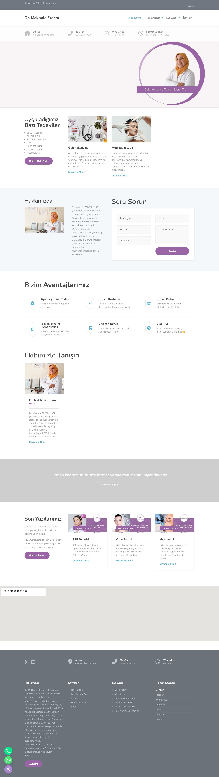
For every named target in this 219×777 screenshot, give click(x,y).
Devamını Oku (75, 172)
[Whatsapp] (8, 760)
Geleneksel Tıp (78, 148)
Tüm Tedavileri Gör (38, 160)
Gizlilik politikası (79, 702)
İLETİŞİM (33, 763)
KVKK (73, 706)
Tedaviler (171, 18)
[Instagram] (27, 663)
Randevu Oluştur (109, 484)
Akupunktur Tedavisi (125, 702)
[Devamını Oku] (44, 378)
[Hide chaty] (8, 769)
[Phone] (8, 751)
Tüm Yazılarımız (37, 555)
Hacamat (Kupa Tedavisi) (127, 710)
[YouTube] (33, 663)
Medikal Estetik (122, 148)
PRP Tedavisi (81, 539)
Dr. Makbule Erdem (42, 400)
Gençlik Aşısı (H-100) (125, 698)
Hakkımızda (152, 18)
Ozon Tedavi (124, 539)
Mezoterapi (167, 539)
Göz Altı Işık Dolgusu (125, 706)
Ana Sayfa (134, 18)
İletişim (191, 6)
